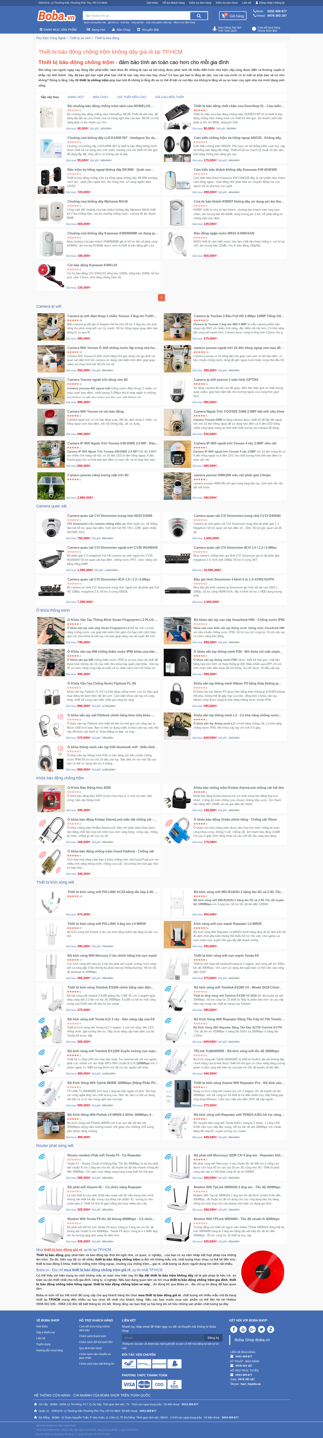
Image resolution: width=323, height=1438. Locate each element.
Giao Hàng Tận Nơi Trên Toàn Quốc (229, 29)
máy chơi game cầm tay (159, 22)
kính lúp (125, 22)
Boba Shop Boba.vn (252, 1340)
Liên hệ (246, 2)
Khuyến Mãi (150, 29)
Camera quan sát (51, 506)
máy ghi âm (137, 22)
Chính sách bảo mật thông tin (96, 1363)
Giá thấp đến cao (131, 97)
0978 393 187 (277, 15)
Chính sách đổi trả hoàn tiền (96, 1342)
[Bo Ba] (56, 15)
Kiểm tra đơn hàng (200, 2)
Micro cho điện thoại (184, 22)
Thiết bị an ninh (80, 38)
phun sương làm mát (95, 22)
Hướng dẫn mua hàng (49, 1350)
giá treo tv (113, 22)
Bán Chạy (124, 29)
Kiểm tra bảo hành (227, 2)
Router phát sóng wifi (54, 1145)
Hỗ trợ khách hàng (174, 2)
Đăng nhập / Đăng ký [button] (272, 2)
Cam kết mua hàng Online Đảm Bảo (269, 29)
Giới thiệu (152, 2)
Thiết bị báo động (107, 38)
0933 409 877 (277, 11)
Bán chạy (100, 97)
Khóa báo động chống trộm (60, 778)
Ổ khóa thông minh (53, 610)
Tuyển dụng (43, 1344)
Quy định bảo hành (90, 1348)
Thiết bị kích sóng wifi (55, 882)
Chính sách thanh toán (92, 1336)
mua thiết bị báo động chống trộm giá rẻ (97, 1270)
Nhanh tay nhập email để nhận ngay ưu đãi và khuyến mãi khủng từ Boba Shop (169, 1328)
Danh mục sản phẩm (60, 29)
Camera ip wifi (48, 306)
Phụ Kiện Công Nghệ (50, 38)
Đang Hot (98, 29)
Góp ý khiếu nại (45, 1332)
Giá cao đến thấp (169, 97)
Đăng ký (213, 1337)
